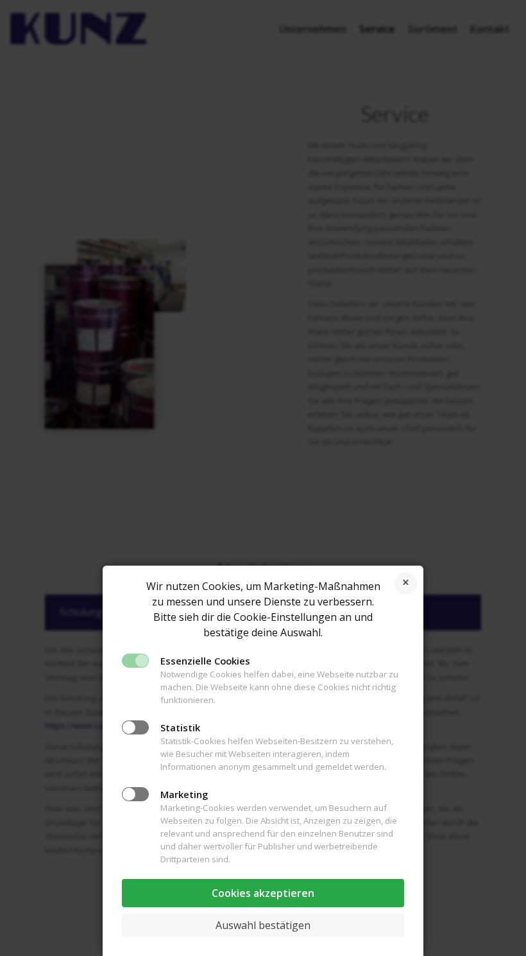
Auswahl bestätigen (263, 925)
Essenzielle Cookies (205, 660)
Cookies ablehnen (405, 583)
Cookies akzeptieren (263, 893)
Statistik (180, 727)
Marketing (184, 794)
